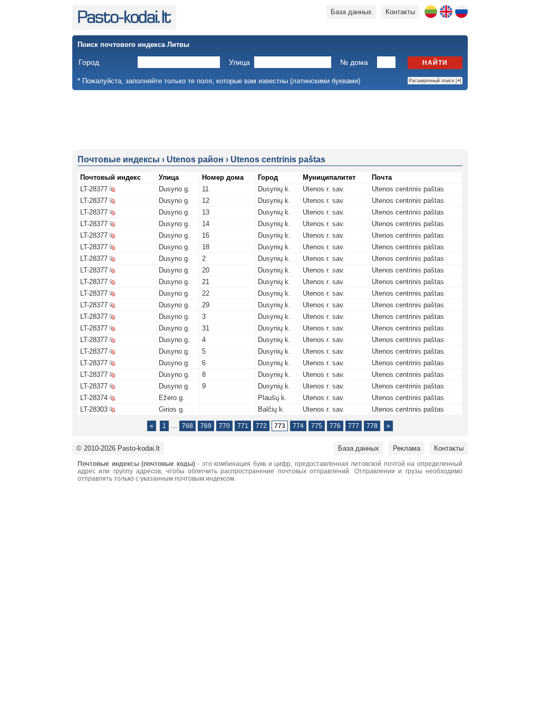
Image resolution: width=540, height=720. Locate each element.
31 (205, 328)
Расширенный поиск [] (435, 80)
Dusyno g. (174, 189)
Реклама (406, 448)
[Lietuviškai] (431, 11)
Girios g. (172, 409)
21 (205, 282)
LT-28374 (94, 398)
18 (205, 247)
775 (316, 426)
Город (89, 62)
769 (205, 426)
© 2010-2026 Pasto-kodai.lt (118, 448)
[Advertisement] (270, 119)
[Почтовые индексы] (124, 21)
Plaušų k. (272, 398)
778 (372, 426)
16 (205, 235)
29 (205, 305)
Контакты (400, 12)
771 (242, 426)
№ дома (354, 62)
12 (205, 201)
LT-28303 (94, 409)
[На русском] (461, 11)
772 (261, 426)
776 (335, 426)
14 (205, 224)
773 (279, 426)
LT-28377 (94, 189)
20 (205, 270)
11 (205, 189)
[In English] (446, 11)
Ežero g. (172, 398)
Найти (435, 62)
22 (205, 293)
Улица (239, 62)
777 (353, 426)
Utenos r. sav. (324, 189)
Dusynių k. (274, 189)
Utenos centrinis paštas (408, 189)
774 (298, 426)
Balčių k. (271, 409)
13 (205, 212)
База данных (351, 12)
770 (224, 426)
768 (187, 426)
